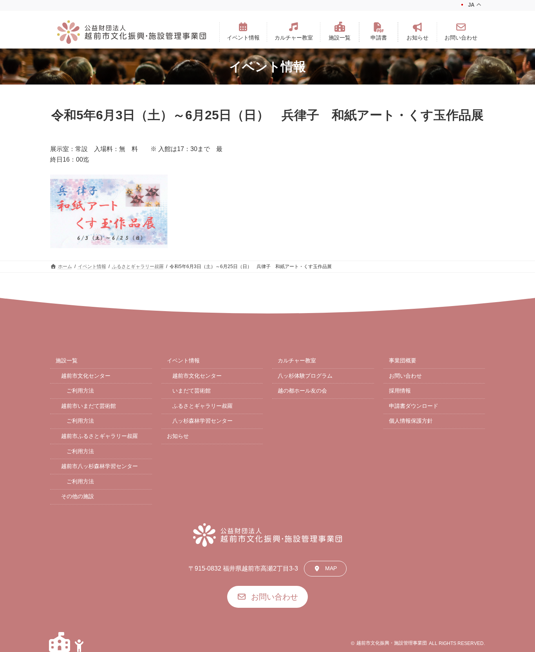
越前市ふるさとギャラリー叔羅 (99, 436)
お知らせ (178, 436)
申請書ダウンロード (413, 406)
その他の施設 (77, 496)
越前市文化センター (85, 376)
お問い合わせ (405, 376)
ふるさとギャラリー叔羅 (202, 406)
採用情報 (400, 390)
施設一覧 (67, 360)
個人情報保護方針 (411, 421)
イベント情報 (183, 360)
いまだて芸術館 (191, 390)
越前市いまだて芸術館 (88, 406)
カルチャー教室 (297, 360)
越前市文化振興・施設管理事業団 (391, 643)
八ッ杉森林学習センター (202, 421)
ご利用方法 (80, 390)
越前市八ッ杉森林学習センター (99, 466)
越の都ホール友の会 (302, 390)
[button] (243, 32)
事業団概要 (402, 360)
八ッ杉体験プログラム (305, 376)
